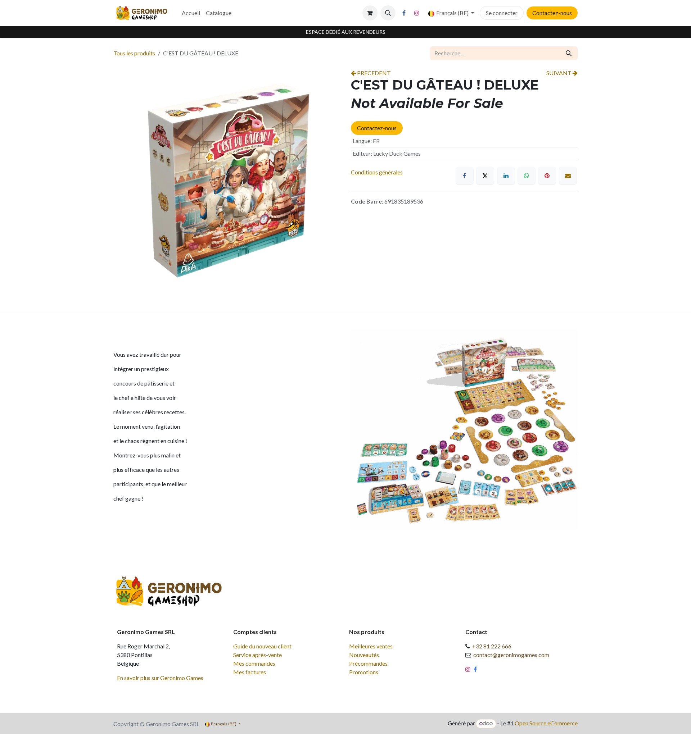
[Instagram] (417, 13)
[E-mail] (568, 175)
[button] (388, 12)
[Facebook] (404, 13)
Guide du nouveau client (262, 646)
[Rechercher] (569, 53)
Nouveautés (364, 654)
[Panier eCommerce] (370, 12)
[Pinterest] (547, 175)
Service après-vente (257, 654)
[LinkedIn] (506, 175)
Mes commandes (254, 663)
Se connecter (502, 12)
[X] (485, 175)
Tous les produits (134, 53)
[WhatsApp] (526, 175)
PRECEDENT (373, 72)
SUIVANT (559, 72)
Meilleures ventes (371, 646)
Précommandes (368, 663)
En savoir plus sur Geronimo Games (160, 677)
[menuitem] (191, 13)
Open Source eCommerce (546, 723)
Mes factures (249, 672)
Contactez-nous (552, 12)
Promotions (363, 672)
